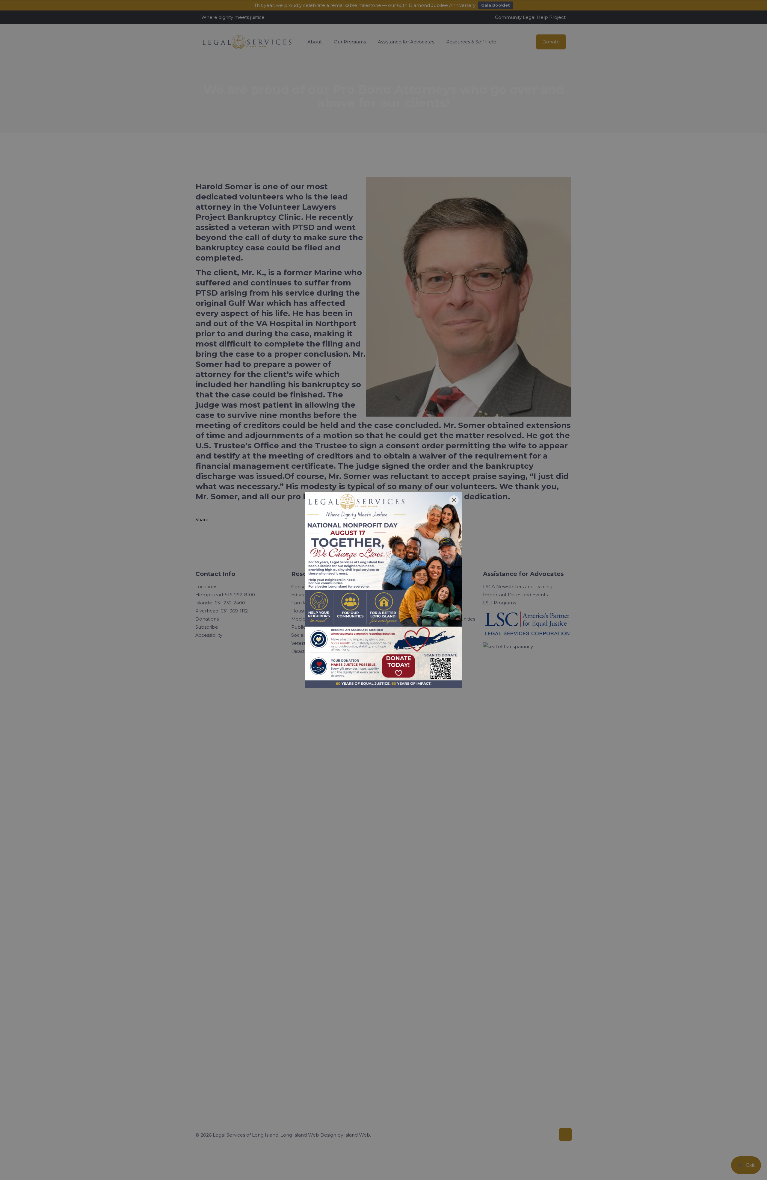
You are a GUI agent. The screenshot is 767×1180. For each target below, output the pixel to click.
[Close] (454, 500)
